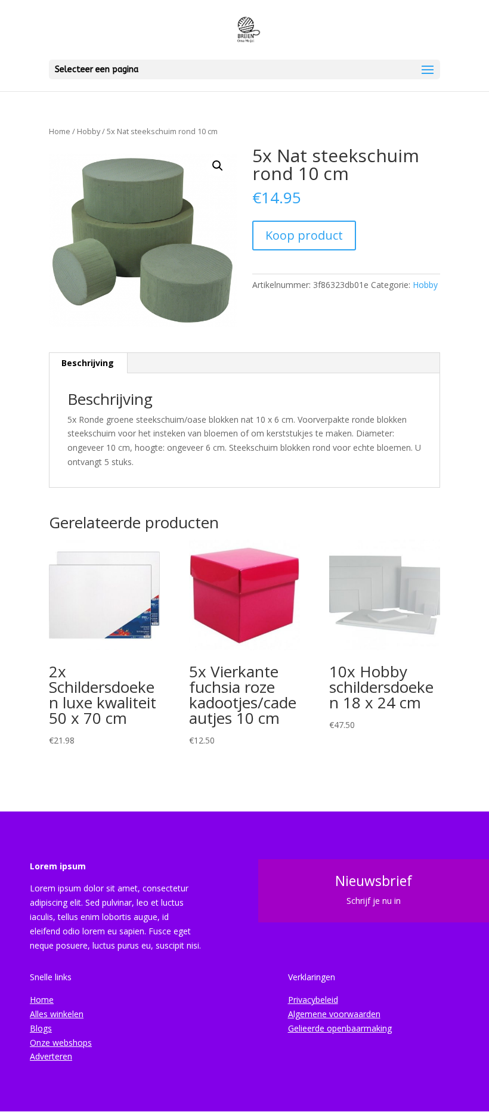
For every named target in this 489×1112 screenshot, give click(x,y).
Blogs (41, 1028)
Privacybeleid (313, 999)
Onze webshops (61, 1042)
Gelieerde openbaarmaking (340, 1028)
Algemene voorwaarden (334, 1014)
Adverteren (51, 1056)
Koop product (304, 235)
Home (59, 131)
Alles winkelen (56, 1014)
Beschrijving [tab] (87, 362)
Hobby (88, 131)
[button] (217, 165)
